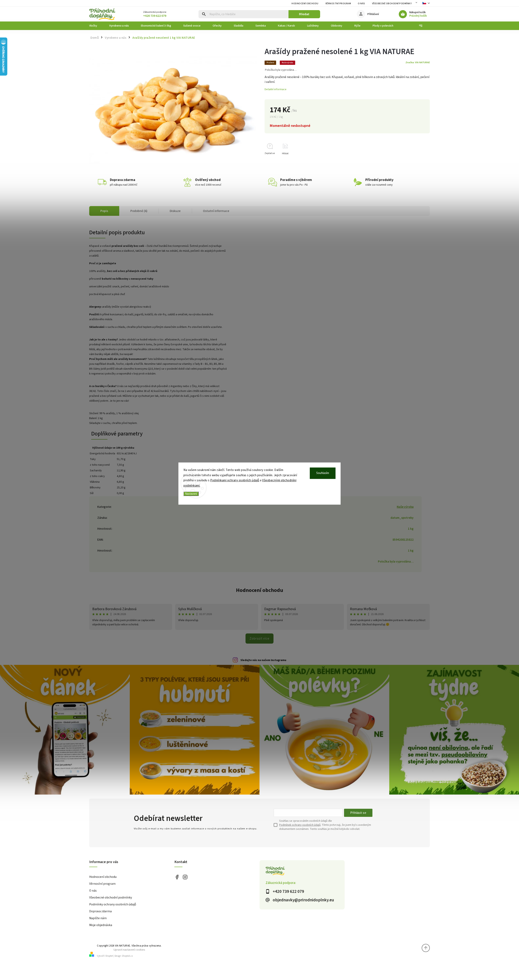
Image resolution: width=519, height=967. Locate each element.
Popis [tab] (104, 211)
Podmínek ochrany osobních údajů (300, 825)
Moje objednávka (100, 925)
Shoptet (109, 956)
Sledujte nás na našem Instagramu (263, 660)
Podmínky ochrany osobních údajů (112, 904)
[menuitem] (96, 25)
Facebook (176, 877)
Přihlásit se (358, 812)
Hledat (304, 14)
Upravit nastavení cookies (129, 950)
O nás (361, 3)
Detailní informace (275, 89)
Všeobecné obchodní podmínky (392, 3)
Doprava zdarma (100, 911)
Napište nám (98, 918)
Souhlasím (322, 473)
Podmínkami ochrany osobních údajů (234, 480)
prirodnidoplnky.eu (185, 877)
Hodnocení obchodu (305, 3)
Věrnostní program (338, 3)
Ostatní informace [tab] (216, 211)
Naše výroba (405, 507)
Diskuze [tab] (175, 211)
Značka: (417, 62)
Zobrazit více (259, 638)
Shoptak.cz (127, 956)
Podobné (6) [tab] (138, 211)
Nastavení (191, 493)
